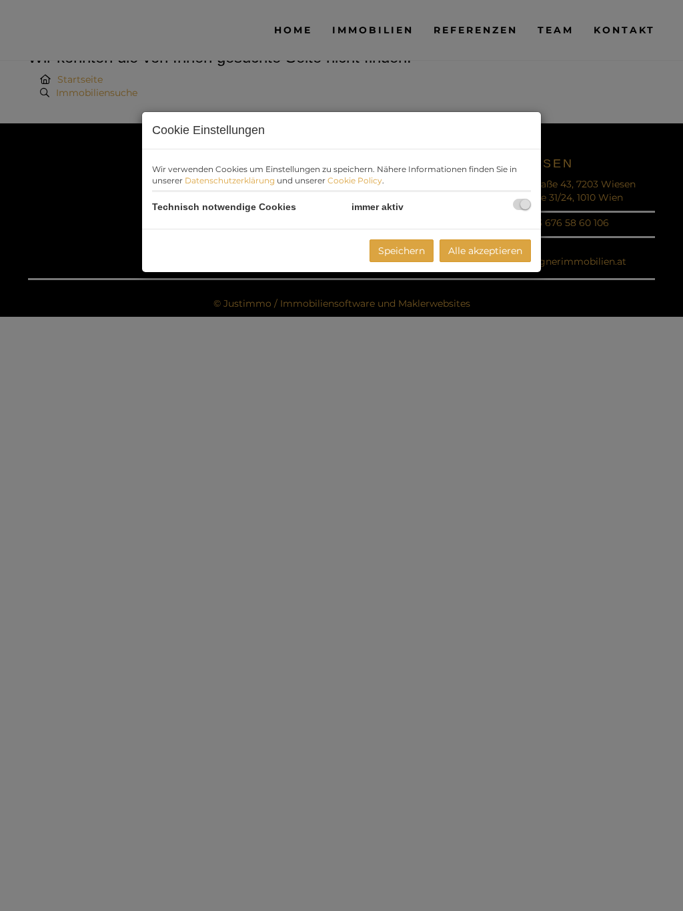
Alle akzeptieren (485, 251)
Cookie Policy (354, 180)
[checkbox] (522, 204)
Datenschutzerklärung (230, 180)
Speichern (401, 251)
